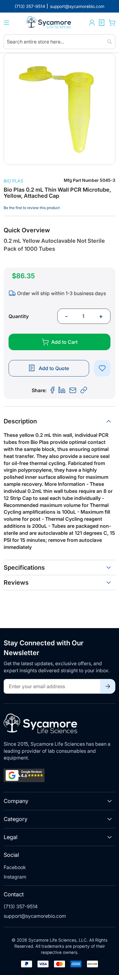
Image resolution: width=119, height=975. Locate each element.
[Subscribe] (107, 686)
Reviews (16, 582)
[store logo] (49, 22)
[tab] (59, 421)
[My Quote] (101, 22)
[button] (92, 23)
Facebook (15, 867)
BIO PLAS (13, 180)
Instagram (15, 877)
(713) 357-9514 (21, 906)
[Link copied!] (84, 390)
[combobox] (59, 41)
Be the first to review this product (32, 207)
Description (20, 421)
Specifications (24, 567)
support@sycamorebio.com (35, 916)
